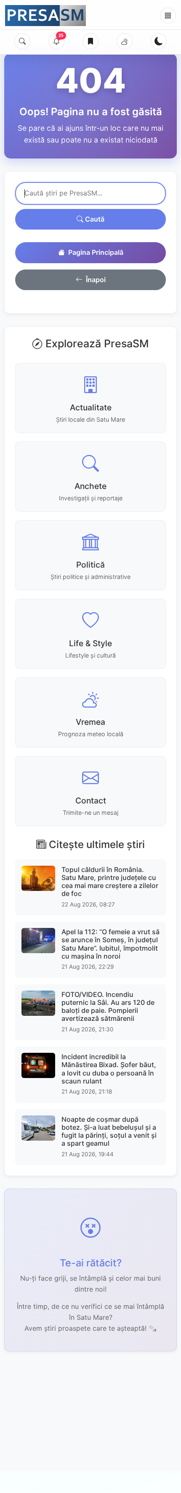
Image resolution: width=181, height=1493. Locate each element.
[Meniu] (168, 16)
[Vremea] (125, 41)
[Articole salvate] (90, 41)
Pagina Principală (95, 252)
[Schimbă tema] (159, 41)
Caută (93, 219)
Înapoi (96, 279)
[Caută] (22, 41)
